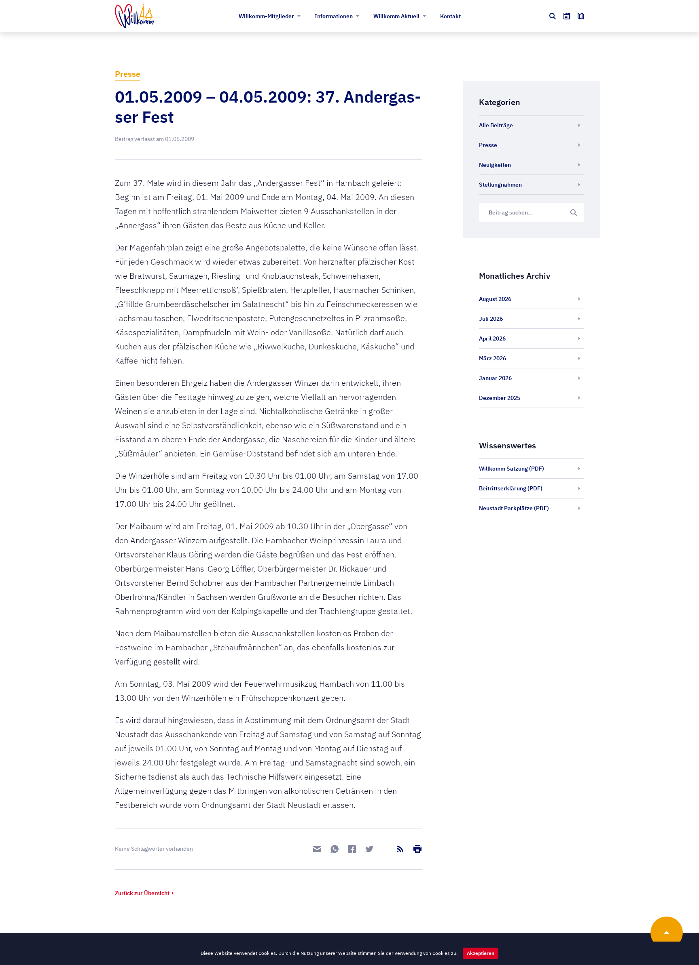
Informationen (334, 16)
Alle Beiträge (496, 125)
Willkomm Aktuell (396, 16)
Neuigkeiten (495, 164)
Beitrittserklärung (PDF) (510, 488)
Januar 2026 (495, 378)
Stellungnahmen (500, 184)
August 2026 (495, 299)
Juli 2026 (491, 318)
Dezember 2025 (499, 398)
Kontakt (450, 16)
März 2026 (492, 358)
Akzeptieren (480, 953)
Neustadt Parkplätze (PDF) (514, 508)
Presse (127, 73)
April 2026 (492, 338)
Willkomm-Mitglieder (266, 16)
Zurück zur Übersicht (142, 893)
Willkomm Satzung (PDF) (511, 468)
